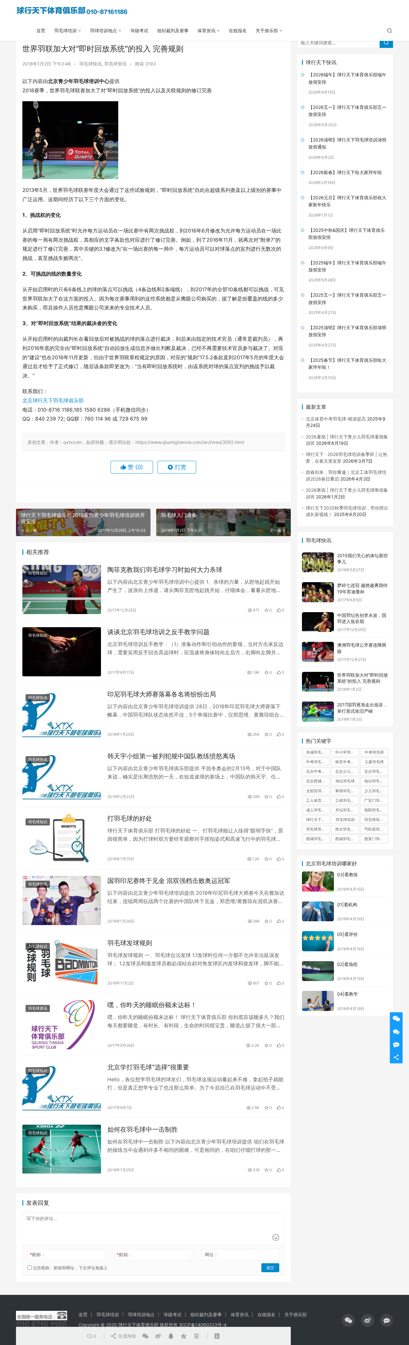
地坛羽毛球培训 (376, 781)
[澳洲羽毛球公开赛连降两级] (318, 652)
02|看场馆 (347, 964)
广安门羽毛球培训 (376, 800)
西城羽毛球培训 (347, 838)
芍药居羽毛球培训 (376, 829)
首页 (40, 30)
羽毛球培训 (65, 30)
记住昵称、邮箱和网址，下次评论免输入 (70, 1267)
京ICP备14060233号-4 (203, 1324)
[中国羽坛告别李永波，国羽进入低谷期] (318, 622)
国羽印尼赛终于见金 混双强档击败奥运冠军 (168, 881)
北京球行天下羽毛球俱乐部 (53, 400)
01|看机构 (347, 904)
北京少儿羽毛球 (347, 771)
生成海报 (126, 1336)
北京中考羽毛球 (318, 771)
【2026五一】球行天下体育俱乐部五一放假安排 (347, 110)
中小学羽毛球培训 (347, 752)
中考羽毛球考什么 (318, 761)
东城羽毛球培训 (318, 752)
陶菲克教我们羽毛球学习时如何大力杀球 (164, 570)
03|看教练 (347, 874)
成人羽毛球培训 (318, 810)
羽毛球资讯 (115, 63)
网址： (211, 1254)
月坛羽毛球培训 (347, 810)
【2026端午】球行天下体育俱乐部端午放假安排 (347, 78)
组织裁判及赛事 (173, 30)
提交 (270, 1267)
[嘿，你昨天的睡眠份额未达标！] (61, 1024)
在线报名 (238, 30)
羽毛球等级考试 (318, 829)
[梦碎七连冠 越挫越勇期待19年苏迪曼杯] (318, 592)
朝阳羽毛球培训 (376, 810)
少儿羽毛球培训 (376, 790)
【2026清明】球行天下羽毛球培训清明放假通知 (347, 143)
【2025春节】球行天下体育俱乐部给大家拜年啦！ (347, 363)
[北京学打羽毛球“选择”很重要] (61, 1087)
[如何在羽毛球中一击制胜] (61, 1149)
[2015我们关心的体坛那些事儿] (318, 562)
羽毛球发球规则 (129, 943)
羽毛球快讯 (90, 63)
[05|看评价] (318, 941)
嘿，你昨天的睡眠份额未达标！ (152, 1005)
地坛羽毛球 (345, 781)
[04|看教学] (318, 1001)
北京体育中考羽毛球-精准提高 (336, 419)
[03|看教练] (318, 881)
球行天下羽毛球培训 (318, 819)
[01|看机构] (318, 911)
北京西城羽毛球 (318, 781)
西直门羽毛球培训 (376, 838)
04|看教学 (347, 994)
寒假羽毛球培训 (347, 790)
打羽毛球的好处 (129, 818)
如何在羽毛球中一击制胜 (142, 1129)
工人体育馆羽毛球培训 (318, 800)
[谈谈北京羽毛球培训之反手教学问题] (61, 651)
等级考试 (139, 30)
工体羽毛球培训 (347, 800)
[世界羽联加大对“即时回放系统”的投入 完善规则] (318, 682)
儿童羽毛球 (374, 761)
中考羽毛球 (374, 752)
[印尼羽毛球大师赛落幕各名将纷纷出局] (61, 714)
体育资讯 (206, 30)
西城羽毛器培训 (318, 838)
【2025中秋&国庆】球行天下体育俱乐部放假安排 (346, 233)
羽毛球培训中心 (376, 819)
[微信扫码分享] (145, 1336)
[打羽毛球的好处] (61, 838)
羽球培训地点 (103, 30)
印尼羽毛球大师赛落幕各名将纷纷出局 (161, 694)
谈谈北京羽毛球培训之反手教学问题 (158, 632)
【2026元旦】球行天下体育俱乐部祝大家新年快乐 (347, 201)
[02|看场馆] (318, 971)
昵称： (37, 1254)
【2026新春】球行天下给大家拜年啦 (345, 172)
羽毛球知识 (37, 573)
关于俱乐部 (267, 30)
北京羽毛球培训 (376, 771)
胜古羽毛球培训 (347, 829)
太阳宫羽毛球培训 (318, 790)
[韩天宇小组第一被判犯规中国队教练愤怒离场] (61, 776)
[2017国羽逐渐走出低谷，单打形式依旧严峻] (318, 712)
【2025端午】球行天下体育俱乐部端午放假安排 (347, 266)
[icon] (348, 1320)
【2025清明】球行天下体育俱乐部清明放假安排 (347, 331)
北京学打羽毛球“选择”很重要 (148, 1067)
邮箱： (124, 1254)
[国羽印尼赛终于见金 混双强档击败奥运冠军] (61, 900)
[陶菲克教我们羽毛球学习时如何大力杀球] (61, 589)
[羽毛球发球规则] (61, 962)
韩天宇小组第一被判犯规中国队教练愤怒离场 (171, 756)
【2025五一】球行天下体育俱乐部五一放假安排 (347, 298)
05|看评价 (347, 934)
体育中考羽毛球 (347, 761)
